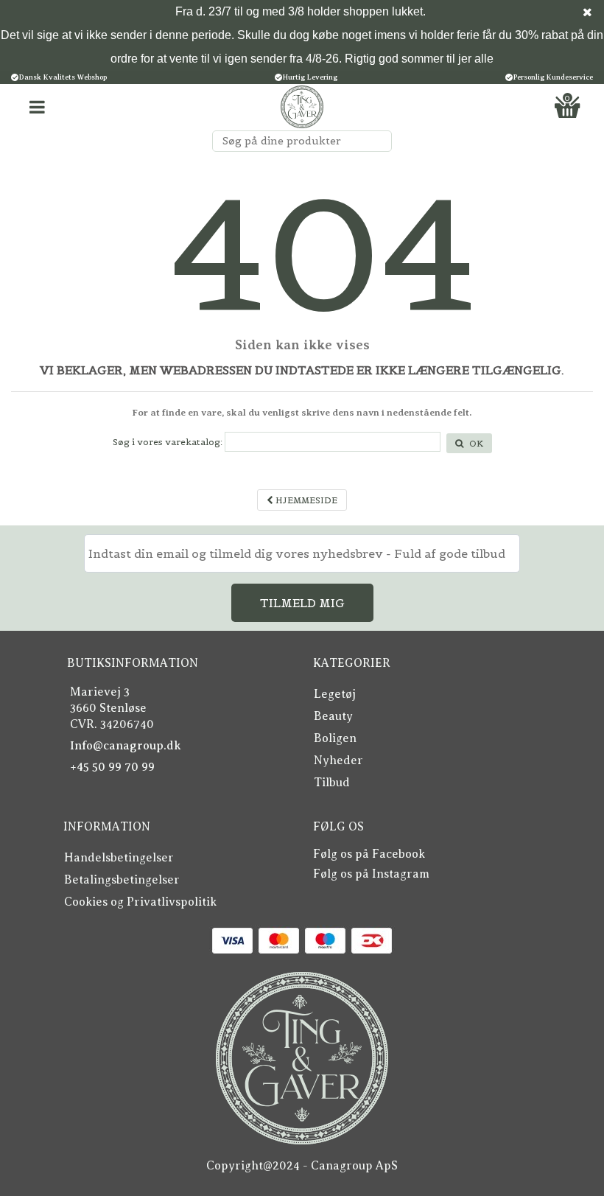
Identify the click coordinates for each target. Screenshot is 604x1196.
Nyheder (338, 760)
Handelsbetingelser (119, 857)
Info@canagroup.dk (125, 745)
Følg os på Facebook (369, 854)
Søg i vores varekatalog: (167, 441)
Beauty (333, 716)
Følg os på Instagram (371, 874)
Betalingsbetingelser (122, 879)
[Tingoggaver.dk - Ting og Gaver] (302, 106)
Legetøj (335, 694)
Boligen (335, 738)
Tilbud (332, 782)
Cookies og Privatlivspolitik (140, 902)
